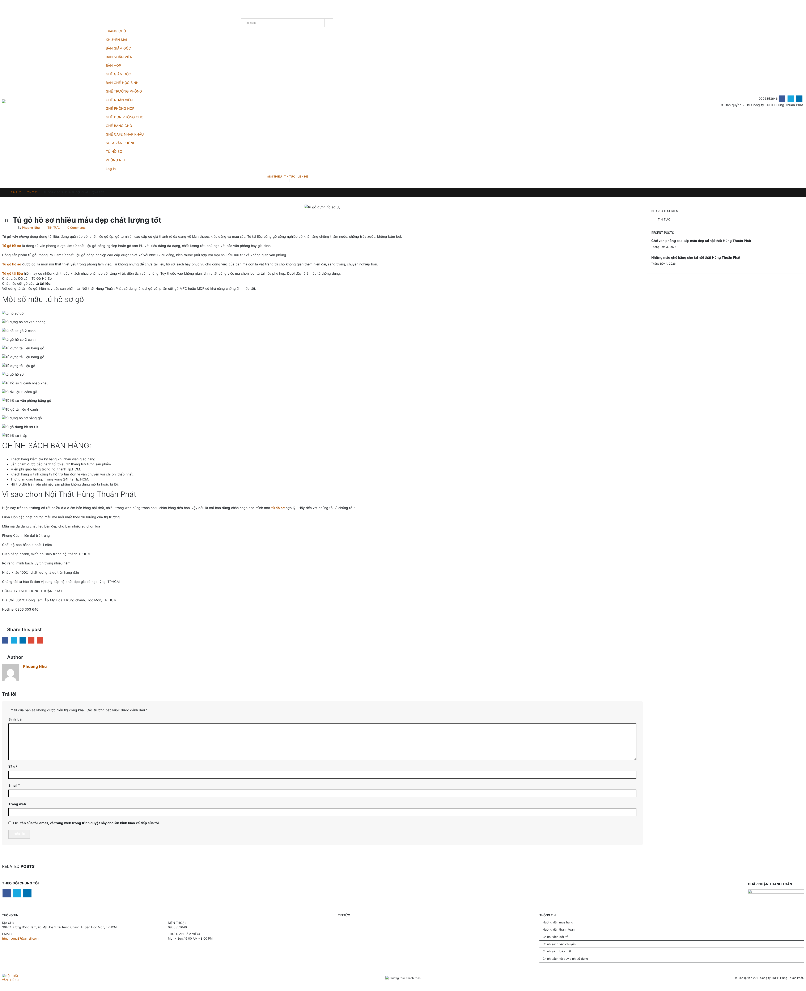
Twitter (14, 640)
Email (40, 640)
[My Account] (4, 7)
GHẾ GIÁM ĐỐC (118, 74)
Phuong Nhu (31, 227)
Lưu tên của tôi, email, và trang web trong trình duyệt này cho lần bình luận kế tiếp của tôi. (86, 823)
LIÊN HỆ (302, 176)
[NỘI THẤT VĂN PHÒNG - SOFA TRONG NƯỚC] (14, 101)
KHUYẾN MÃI (116, 40)
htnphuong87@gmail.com (20, 938)
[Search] (328, 23)
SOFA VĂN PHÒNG (121, 143)
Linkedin (27, 893)
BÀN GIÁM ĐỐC (118, 48)
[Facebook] (782, 98)
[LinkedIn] (799, 98)
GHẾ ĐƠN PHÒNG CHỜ (124, 117)
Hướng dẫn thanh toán (558, 929)
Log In (111, 169)
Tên (12, 767)
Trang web (17, 804)
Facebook (5, 640)
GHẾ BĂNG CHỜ (119, 126)
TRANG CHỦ (116, 31)
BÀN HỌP (113, 65)
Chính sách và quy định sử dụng (565, 958)
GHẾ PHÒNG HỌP (120, 108)
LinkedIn (23, 640)
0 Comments (76, 227)
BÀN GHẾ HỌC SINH (122, 83)
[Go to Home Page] (3, 192)
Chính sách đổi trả (555, 937)
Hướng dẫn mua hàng (558, 922)
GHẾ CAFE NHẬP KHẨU (125, 134)
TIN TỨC (289, 176)
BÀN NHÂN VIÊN (119, 57)
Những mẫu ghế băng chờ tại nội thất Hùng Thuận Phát (695, 257)
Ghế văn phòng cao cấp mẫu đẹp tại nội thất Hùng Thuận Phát (701, 241)
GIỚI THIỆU (274, 176)
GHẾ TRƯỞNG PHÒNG (124, 91)
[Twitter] (791, 98)
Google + (31, 640)
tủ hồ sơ (278, 508)
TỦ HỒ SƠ (114, 151)
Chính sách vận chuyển (559, 944)
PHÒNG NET (116, 160)
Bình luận (16, 719)
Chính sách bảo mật (557, 951)
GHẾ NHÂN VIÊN (119, 100)
